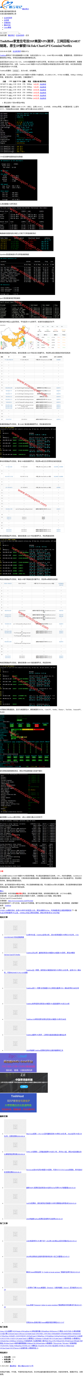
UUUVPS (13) (7, 1338)
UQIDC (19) (42, 1334)
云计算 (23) (7, 1334)
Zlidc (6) (13, 1346)
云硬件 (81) (12, 1331)
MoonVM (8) (33, 1343)
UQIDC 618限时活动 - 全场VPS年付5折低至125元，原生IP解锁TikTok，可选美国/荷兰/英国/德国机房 (36, 910)
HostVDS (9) (62, 1341)
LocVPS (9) (54, 1341)
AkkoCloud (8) (10, 1343)
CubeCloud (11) (59, 1338)
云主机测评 (8, 18)
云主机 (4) (56, 1346)
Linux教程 (7, 27)
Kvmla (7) (67, 1343)
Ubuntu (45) (19, 1331)
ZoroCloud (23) (16, 1334)
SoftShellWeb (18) (69, 1334)
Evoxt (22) (24, 1334)
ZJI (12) (15, 1338)
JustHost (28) (47, 1331)
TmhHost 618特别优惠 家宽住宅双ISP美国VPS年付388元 (46, 1019)
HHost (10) (15, 1341)
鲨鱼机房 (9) (30, 1341)
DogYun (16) (7, 1336)
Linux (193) (4, 1331)
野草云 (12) (33, 1338)
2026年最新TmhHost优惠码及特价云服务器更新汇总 (44, 1050)
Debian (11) (40, 1338)
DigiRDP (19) (58, 1334)
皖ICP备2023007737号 (25, 1366)
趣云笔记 (25, 9)
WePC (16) (14, 1336)
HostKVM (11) (49, 1338)
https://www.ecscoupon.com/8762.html (20, 901)
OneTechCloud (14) (62, 1336)
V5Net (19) (50, 1334)
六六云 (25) (70, 1331)
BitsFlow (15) (42, 1336)
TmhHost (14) (51, 1336)
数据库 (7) (50, 1343)
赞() (1, 891)
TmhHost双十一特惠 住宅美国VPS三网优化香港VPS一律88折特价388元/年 (52, 988)
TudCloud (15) (33, 1336)
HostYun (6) (20, 1346)
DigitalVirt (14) (74, 1336)
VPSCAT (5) (28, 1346)
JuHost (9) (22, 1341)
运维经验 (7, 23)
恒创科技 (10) (69, 1338)
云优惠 (6, 20)
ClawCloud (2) (6, 1348)
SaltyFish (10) (7, 1341)
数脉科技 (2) (34, 1348)
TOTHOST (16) (23, 1336)
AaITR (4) (42, 1346)
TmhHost (3, 55)
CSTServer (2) (16, 1348)
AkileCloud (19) (33, 1334)
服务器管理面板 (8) (22, 1343)
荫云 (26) (63, 1331)
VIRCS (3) (63, 1346)
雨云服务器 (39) (37, 1331)
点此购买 (43, 84)
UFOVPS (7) (6, 1346)
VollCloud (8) (71, 1341)
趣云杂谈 (7, 25)
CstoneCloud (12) (23, 1338)
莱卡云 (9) (46, 1341)
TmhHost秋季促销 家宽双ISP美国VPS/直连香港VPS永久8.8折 (48, 1004)
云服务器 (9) (38, 1341)
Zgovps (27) (56, 1331)
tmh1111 (15, 71)
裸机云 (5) (35, 1346)
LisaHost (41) (27, 1331)
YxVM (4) (49, 1346)
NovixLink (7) (59, 1343)
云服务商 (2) (25, 1348)
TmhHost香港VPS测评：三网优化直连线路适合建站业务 (46, 1035)
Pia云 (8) (78, 1341)
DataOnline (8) (42, 1343)
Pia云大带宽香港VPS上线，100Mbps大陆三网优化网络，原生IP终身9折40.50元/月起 (30, 913)
